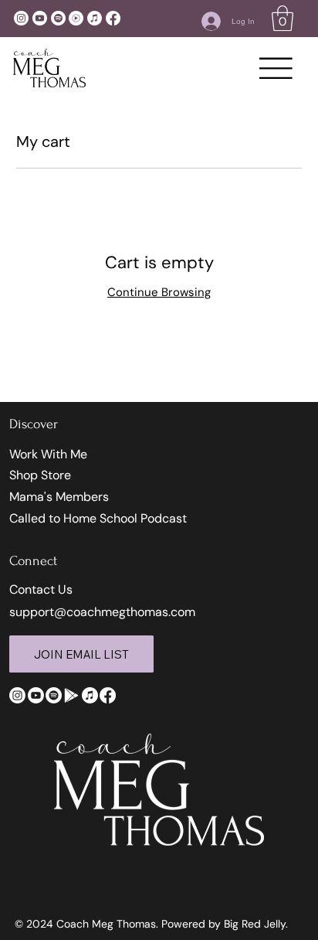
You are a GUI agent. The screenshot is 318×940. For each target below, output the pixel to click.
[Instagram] (21, 18)
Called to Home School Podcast (98, 518)
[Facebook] (113, 18)
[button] (282, 18)
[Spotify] (58, 18)
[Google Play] (71, 695)
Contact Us (41, 589)
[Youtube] (39, 18)
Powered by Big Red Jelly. (224, 924)
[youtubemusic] (76, 18)
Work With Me (48, 454)
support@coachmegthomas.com (102, 612)
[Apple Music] (94, 18)
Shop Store (40, 475)
